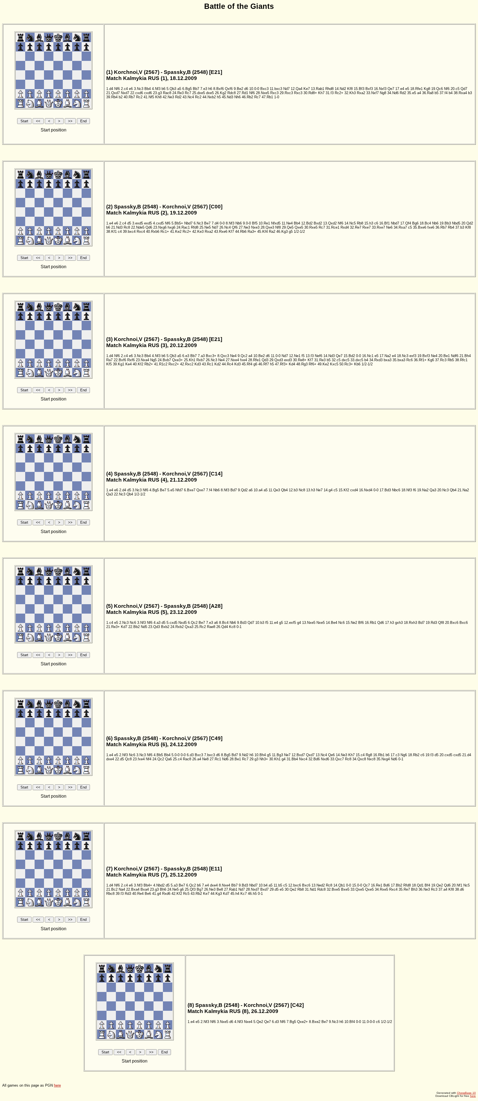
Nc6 (133, 623)
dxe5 (210, 93)
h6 (210, 89)
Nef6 (318, 356)
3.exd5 (137, 223)
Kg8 (427, 89)
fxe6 (430, 227)
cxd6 (148, 93)
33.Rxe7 (378, 227)
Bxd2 (318, 223)
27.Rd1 (242, 93)
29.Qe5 (287, 227)
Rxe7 (366, 227)
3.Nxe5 (222, 1022)
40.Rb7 (129, 97)
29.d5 (274, 889)
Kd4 (292, 364)
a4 (419, 93)
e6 (131, 89)
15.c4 (360, 755)
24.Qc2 (158, 759)
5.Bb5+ (177, 223)
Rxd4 (345, 227)
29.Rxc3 (286, 93)
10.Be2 (259, 356)
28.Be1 (235, 759)
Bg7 (200, 889)
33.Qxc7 (337, 759)
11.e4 (273, 623)
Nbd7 (188, 223)
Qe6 (331, 755)
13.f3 (310, 356)
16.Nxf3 (380, 89)
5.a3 (174, 885)
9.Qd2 (243, 490)
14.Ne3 (341, 755)
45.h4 (234, 893)
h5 (219, 97)
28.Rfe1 (254, 360)
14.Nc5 (350, 223)
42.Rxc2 (186, 364)
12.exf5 (290, 623)
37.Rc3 (440, 360)
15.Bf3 (359, 89)
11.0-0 (275, 356)
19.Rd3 (431, 623)
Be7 (207, 223)
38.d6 (459, 889)
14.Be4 (331, 623)
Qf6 (235, 227)
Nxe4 (248, 1022)
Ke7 (306, 89)
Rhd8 (329, 89)
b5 (436, 93)
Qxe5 (299, 227)
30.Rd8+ (310, 93)
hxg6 (171, 227)
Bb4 (147, 89)
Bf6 (361, 623)
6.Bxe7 (189, 490)
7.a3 (201, 356)
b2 (121, 97)
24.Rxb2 (177, 627)
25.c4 (177, 759)
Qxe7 (200, 490)
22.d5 (119, 759)
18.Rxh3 (410, 623)
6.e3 (185, 356)
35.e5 (411, 93)
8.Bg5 (225, 755)
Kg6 (431, 360)
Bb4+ (148, 885)
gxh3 (399, 623)
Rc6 (409, 360)
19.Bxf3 (423, 356)
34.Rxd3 (376, 360)
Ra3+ (252, 231)
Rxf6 (131, 360)
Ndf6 (454, 356)
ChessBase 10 (466, 1092)
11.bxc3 (276, 89)
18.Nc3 (402, 356)
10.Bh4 (260, 755)
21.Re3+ (113, 627)
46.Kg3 (282, 231)
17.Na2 (385, 356)
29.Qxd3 (276, 360)
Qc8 (128, 759)
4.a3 (157, 623)
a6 (251, 490)
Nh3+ (263, 759)
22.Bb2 (134, 627)
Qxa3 (189, 627)
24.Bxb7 (164, 360)
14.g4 (328, 490)
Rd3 (128, 893)
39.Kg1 (118, 364)
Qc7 (366, 885)
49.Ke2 (323, 364)
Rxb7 (200, 360)
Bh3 (414, 889)
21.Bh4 (465, 356)
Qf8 (441, 623)
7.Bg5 (291, 1022)
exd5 (148, 223)
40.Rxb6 (152, 231)
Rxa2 (361, 93)
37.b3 (459, 227)
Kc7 (243, 893)
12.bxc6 (294, 885)
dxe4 (110, 759)
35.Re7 (404, 889)
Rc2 (139, 97)
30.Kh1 (274, 759)
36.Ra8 (427, 93)
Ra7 (109, 360)
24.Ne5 (173, 889)
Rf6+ (312, 364)
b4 (451, 93)
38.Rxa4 (460, 93)
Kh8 (158, 97)
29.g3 (254, 759)
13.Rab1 (317, 89)
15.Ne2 (351, 623)
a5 (179, 89)
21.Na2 (463, 490)
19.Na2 (422, 490)
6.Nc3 (198, 223)
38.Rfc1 (461, 360)
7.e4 (205, 885)
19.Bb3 (445, 223)
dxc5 (345, 360)
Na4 (122, 889)
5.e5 (170, 490)
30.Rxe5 (311, 227)
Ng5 (153, 360)
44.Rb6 (240, 231)
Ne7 (319, 490)
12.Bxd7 (298, 755)
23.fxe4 (139, 759)
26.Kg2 (220, 93)
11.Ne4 (287, 223)
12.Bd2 (307, 223)
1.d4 (109, 89)
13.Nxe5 (308, 623)
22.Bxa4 (132, 889)
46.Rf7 (263, 364)
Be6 (148, 893)
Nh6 (237, 97)
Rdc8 (231, 93)
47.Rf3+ (281, 364)
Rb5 (451, 360)
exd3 (288, 360)
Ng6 (404, 755)
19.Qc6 (437, 89)
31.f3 (330, 93)
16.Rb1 (370, 623)
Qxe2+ (302, 1022)
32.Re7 (355, 227)
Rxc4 (141, 231)
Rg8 (369, 755)
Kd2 (217, 364)
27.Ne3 (244, 227)
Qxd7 (310, 755)
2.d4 (122, 490)
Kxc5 (334, 364)
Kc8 (232, 627)
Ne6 (389, 227)
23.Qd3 (154, 627)
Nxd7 (125, 93)
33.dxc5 (356, 360)
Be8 (220, 889)
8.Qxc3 (223, 356)
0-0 (222, 223)
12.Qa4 (296, 89)
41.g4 (156, 893)
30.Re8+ (299, 360)
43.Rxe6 (220, 231)
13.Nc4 (321, 755)
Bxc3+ (211, 356)
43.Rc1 (207, 364)
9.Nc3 (333, 1022)
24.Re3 (178, 93)
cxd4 (354, 490)
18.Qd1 (418, 885)
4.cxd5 (158, 223)
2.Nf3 (123, 755)
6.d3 (190, 755)
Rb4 (451, 227)
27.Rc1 (215, 759)
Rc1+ (164, 231)
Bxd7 (264, 889)
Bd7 (233, 490)
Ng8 (383, 93)
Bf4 (427, 885)
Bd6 (386, 885)
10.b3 (259, 623)
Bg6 (415, 223)
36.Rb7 (441, 227)
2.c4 (124, 89)
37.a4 (442, 889)
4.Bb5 (158, 755)
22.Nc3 (119, 494)
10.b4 (263, 885)
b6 (163, 89)
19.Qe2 (437, 885)
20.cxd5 (446, 755)
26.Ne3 (209, 889)
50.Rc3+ (346, 364)
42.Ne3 (168, 97)
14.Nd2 (340, 89)
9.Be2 (238, 89)
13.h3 (310, 490)
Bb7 (196, 89)
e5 (407, 89)
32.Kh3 (350, 93)
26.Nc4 (225, 227)
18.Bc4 (425, 223)
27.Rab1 (230, 889)
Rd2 (403, 93)
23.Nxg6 (160, 227)
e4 (394, 356)
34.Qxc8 (359, 759)
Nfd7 (179, 490)
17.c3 (395, 755)
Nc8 (302, 490)
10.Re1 (264, 223)
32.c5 (336, 360)
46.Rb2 (247, 97)
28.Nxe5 (262, 93)
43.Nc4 (188, 97)
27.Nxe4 (232, 360)
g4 (299, 623)
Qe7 (391, 89)
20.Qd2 (467, 223)
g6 (255, 364)
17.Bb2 (396, 885)
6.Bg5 (187, 89)
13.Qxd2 (330, 223)
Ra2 (272, 231)
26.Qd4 (222, 627)
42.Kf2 (177, 893)
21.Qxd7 (113, 93)
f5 (303, 356)
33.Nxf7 (372, 93)
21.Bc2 (112, 889)
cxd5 (457, 755)
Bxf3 (369, 89)
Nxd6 (325, 759)
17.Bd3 (385, 490)
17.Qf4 (405, 223)
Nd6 (225, 759)
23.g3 (157, 93)
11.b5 (278, 885)
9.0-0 (247, 223)
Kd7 (124, 627)
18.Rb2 (413, 755)
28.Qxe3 (267, 227)
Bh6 (163, 889)
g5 (291, 231)
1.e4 (109, 223)
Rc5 (186, 893)
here (57, 1085)
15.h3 (368, 223)
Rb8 (360, 223)
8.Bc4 (223, 623)
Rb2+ (148, 364)
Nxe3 (255, 227)
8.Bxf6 (218, 89)
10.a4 (258, 490)
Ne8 (205, 759)
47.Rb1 (267, 97)
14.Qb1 (339, 885)
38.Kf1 (111, 231)
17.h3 (389, 623)
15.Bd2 (349, 356)
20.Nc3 (443, 490)
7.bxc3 (209, 755)
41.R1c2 (160, 364)
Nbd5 (456, 223)
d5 (129, 223)
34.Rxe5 (381, 889)
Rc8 (127, 227)
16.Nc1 (367, 356)
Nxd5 (182, 623)
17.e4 (399, 89)
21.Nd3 (117, 227)
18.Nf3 (406, 490)
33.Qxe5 (357, 889)
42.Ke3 (198, 231)
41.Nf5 (149, 97)
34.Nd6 (393, 93)
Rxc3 (274, 93)
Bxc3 (264, 89)
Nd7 (286, 89)
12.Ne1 (294, 356)
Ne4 (233, 356)
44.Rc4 (227, 364)
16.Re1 (376, 885)
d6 (246, 89)
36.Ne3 (424, 889)
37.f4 (444, 93)
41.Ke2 (175, 231)
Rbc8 (110, 893)
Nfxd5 (275, 223)
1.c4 (109, 623)
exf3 (412, 356)
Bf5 (255, 223)
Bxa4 (145, 889)
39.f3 (120, 893)
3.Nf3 (141, 623)
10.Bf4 (349, 1022)
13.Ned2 (318, 885)
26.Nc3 (211, 360)
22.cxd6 (136, 93)
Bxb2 (165, 627)
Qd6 (149, 227)
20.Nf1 (457, 885)
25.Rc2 (200, 627)
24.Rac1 (183, 227)
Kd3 (197, 364)
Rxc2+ (173, 364)
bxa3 (387, 360)
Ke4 (128, 364)
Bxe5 (345, 889)
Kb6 (357, 364)
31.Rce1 (332, 227)
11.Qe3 (274, 490)
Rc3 (434, 889)
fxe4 (243, 360)
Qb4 (284, 490)
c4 (120, 231)
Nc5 (466, 885)
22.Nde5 (137, 227)
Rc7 (188, 93)
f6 (414, 490)
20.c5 (455, 89)
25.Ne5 (205, 227)
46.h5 (252, 893)
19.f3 (429, 755)
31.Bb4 (292, 759)
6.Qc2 (193, 623)
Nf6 (117, 89)
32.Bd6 (314, 759)
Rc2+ (339, 93)
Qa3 (433, 490)
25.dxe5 (198, 93)
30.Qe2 (290, 889)
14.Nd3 (329, 356)
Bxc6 (463, 623)
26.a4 (196, 759)
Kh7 (321, 93)
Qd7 (464, 89)
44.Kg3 (216, 893)
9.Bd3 (241, 623)
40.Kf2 (138, 364)
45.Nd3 (227, 97)
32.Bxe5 (333, 889)
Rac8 (167, 93)
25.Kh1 (189, 360)
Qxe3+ (177, 360)
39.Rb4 (112, 97)
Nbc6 (396, 490)
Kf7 (231, 231)
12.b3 (293, 490)
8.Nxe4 (224, 885)
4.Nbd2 (159, 885)
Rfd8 (194, 227)
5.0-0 (176, 755)
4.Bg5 (154, 490)
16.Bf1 (384, 223)
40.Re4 (138, 893)
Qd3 (265, 360)
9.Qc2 (242, 356)
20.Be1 (444, 356)
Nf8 (278, 227)
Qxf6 (229, 89)
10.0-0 (254, 89)
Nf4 (148, 759)
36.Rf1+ (420, 360)
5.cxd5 (172, 623)
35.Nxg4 (383, 759)
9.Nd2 (243, 755)
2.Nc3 (124, 623)
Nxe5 (320, 623)
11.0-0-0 (368, 1022)
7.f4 (209, 490)
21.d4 (466, 755)
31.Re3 (320, 360)
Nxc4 (303, 759)
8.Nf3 (230, 223)
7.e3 (203, 89)
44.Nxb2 (209, 97)
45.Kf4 (262, 231)
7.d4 (215, 223)
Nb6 (238, 223)
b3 (470, 93)
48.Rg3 (302, 364)
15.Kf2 (344, 490)
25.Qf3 (190, 889)
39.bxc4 (129, 231)
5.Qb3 (171, 89)
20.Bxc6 (451, 623)
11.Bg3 (277, 755)
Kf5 (109, 364)
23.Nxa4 (142, 360)
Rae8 (211, 627)
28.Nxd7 (252, 889)
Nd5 (144, 627)
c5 (410, 227)
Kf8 (350, 89)
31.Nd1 (310, 889)
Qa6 (168, 759)
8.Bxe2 (314, 1022)
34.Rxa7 (400, 227)
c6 (376, 223)
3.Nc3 (138, 89)
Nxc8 (371, 759)
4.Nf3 (156, 89)
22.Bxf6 (120, 360)
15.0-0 (357, 885)
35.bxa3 (399, 360)
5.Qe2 (258, 1022)
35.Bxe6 (419, 227)
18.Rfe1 (416, 89)
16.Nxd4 (365, 490)
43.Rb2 (196, 893)
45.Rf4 (247, 364)
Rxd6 (166, 893)
